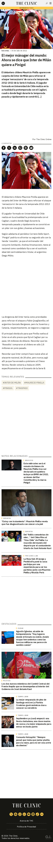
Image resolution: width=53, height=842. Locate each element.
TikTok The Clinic (37, 814)
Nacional (5, 51)
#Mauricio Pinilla (34, 382)
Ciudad (21, 628)
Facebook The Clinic (15, 814)
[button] (4, 148)
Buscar (47, 3)
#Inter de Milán (12, 382)
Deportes (7, 518)
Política (6, 681)
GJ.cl (48, 838)
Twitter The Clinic (11, 814)
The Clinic (13, 836)
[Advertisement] (26, 286)
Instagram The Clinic (20, 814)
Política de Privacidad (26, 826)
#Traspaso (22, 388)
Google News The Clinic (41, 814)
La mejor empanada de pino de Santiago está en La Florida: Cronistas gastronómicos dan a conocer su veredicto (31, 703)
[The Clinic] (5, 3)
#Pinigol (8, 388)
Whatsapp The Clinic (24, 814)
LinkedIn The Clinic (33, 814)
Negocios (29, 460)
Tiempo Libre (23, 696)
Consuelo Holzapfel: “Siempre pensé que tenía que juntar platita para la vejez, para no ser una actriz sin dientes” (33, 741)
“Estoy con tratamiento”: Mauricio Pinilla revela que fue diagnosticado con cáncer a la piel (25, 522)
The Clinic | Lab (31, 556)
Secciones (50, 3)
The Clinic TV (28, 814)
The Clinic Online (43, 139)
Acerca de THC (26, 821)
